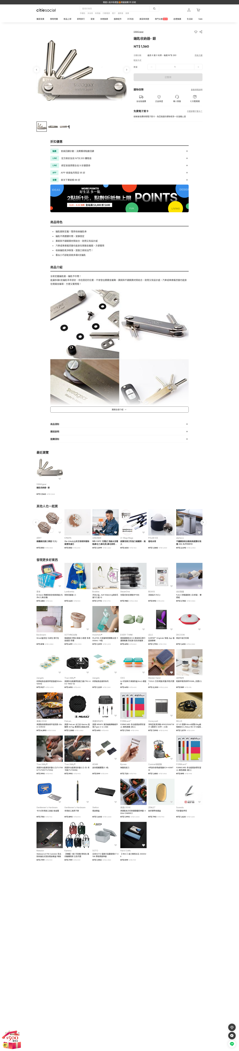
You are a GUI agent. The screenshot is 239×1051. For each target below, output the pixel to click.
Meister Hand (154, 678)
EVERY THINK (126, 635)
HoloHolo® (97, 635)
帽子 (114, 13)
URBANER (96, 538)
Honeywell (153, 721)
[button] (42, 126)
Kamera (67, 850)
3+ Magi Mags (126, 538)
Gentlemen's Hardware (47, 807)
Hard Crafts (125, 850)
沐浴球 (90, 13)
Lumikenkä (69, 591)
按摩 (127, 13)
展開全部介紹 (117, 409)
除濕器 (97, 13)
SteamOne (125, 591)
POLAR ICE (153, 538)
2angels (40, 678)
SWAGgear (41, 484)
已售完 (168, 77)
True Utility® (70, 678)
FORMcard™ (125, 721)
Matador (40, 850)
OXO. (122, 678)
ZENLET (151, 807)
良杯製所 (180, 678)
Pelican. (68, 721)
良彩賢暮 (180, 591)
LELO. (150, 635)
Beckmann (41, 635)
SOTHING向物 (70, 635)
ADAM (95, 764)
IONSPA (67, 538)
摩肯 (38, 591)
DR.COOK (180, 635)
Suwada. (180, 807)
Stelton (95, 807)
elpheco (180, 538)
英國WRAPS (97, 721)
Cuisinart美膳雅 (155, 764)
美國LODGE (42, 721)
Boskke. (96, 591)
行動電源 (106, 13)
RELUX (179, 721)
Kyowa (123, 764)
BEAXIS (151, 591)
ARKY (39, 538)
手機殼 (82, 13)
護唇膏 (120, 13)
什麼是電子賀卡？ (194, 111)
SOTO (95, 850)
